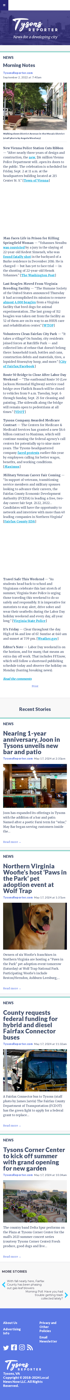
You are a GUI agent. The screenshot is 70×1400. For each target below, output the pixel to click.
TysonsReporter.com (18, 72)
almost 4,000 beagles (19, 302)
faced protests (28, 453)
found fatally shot (17, 257)
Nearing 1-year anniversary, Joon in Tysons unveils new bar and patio (31, 742)
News (8, 57)
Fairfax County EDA (19, 521)
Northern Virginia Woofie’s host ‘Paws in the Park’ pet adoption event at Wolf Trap (35, 878)
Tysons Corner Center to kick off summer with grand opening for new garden (34, 1159)
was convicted (14, 247)
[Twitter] (6, 1348)
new (32, 157)
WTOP (48, 325)
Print (35, 686)
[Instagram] (22, 1347)
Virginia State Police (29, 621)
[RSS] (30, 1347)
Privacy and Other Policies (47, 1327)
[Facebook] (14, 1347)
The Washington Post (38, 275)
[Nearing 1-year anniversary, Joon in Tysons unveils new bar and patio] (35, 786)
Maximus (11, 467)
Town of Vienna (36, 180)
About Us (10, 1323)
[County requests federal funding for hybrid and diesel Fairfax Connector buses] (35, 1070)
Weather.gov (47, 638)
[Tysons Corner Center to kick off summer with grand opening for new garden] (35, 1201)
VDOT (19, 412)
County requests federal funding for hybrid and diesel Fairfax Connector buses (30, 1025)
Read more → (12, 842)
